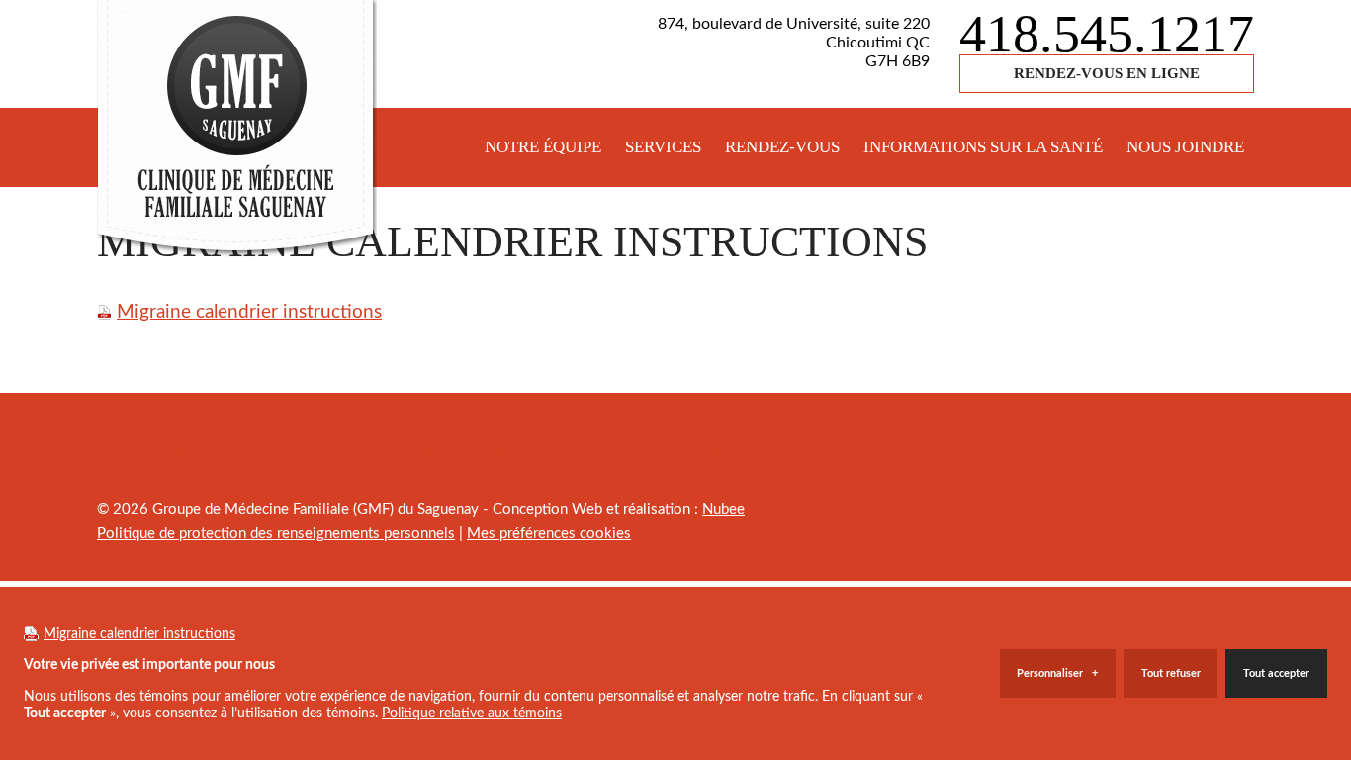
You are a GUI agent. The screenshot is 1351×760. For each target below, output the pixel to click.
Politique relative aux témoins (472, 713)
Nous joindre (1185, 147)
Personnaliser (1057, 673)
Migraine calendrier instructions (249, 312)
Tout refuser (1171, 673)
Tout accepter (1276, 673)
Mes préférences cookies (549, 533)
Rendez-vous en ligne (1107, 73)
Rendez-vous (782, 147)
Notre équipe (543, 147)
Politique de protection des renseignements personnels (276, 533)
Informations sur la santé (983, 147)
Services (663, 147)
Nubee (723, 509)
